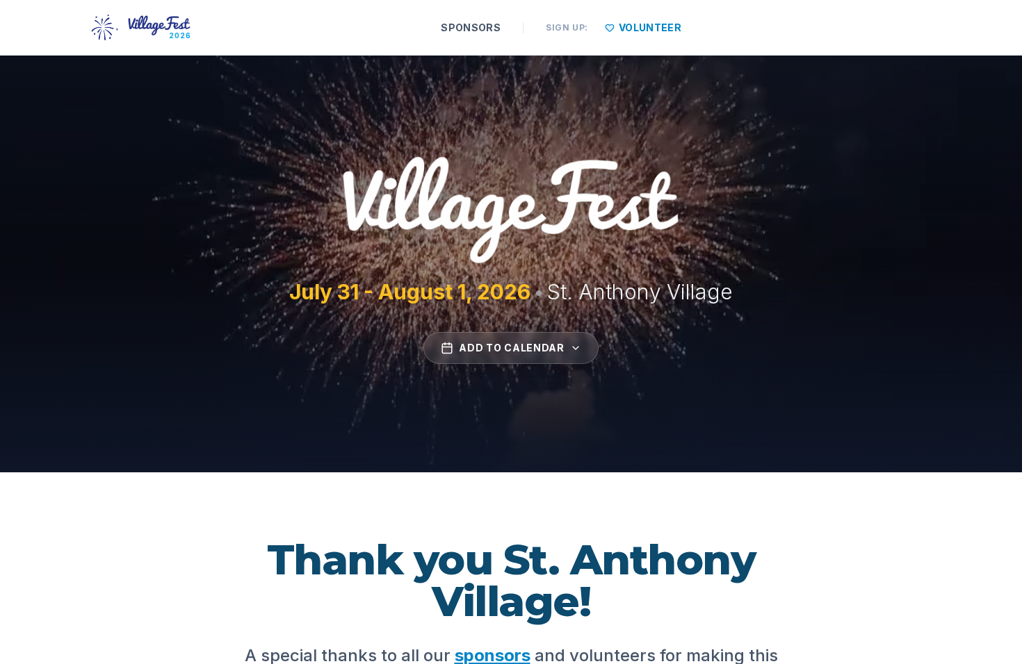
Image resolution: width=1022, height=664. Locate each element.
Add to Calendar (512, 348)
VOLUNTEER (650, 27)
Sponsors (471, 27)
